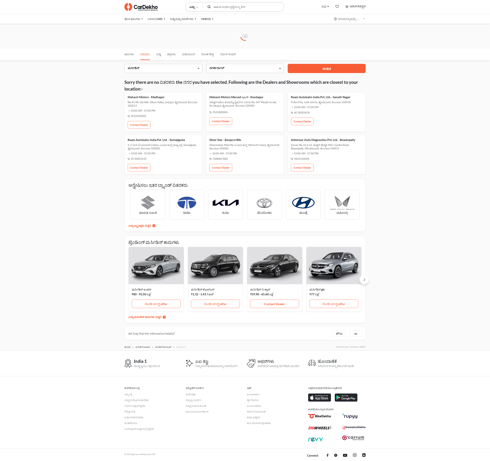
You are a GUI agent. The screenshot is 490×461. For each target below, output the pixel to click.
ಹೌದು (339, 333)
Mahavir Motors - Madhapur (146, 97)
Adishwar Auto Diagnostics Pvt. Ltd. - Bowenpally (323, 140)
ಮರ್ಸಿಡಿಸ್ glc (317, 289)
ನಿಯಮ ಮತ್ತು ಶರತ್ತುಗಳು (134, 405)
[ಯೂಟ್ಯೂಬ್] (345, 455)
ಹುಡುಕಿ (327, 68)
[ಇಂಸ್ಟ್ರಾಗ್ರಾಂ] (354, 455)
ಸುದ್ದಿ (158, 54)
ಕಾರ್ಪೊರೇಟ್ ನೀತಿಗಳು (134, 417)
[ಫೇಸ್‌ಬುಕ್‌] (327, 455)
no (355, 333)
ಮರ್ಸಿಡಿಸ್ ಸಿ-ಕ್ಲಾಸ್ (260, 289)
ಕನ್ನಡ (324, 6)
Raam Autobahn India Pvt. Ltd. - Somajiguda (156, 140)
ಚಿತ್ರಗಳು (171, 54)
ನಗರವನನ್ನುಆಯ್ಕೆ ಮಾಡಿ (350, 19)
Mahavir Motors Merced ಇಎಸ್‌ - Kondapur (236, 97)
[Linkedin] (364, 455)
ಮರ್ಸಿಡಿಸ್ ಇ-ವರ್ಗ (142, 289)
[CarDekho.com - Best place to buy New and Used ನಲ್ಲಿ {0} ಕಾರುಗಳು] (141, 7)
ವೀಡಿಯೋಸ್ (188, 54)
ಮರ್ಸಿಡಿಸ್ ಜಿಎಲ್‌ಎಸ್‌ (202, 289)
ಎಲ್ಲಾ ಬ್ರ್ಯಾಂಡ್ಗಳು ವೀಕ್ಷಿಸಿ (139, 225)
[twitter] (335, 455)
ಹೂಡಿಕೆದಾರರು (130, 423)
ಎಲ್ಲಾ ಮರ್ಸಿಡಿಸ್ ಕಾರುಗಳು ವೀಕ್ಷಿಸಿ (145, 317)
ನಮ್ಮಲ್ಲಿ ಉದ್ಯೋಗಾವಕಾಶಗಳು (136, 400)
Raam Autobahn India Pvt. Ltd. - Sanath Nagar (320, 97)
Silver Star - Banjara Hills (225, 140)
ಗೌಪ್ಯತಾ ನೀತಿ (129, 411)
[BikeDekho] (319, 416)
